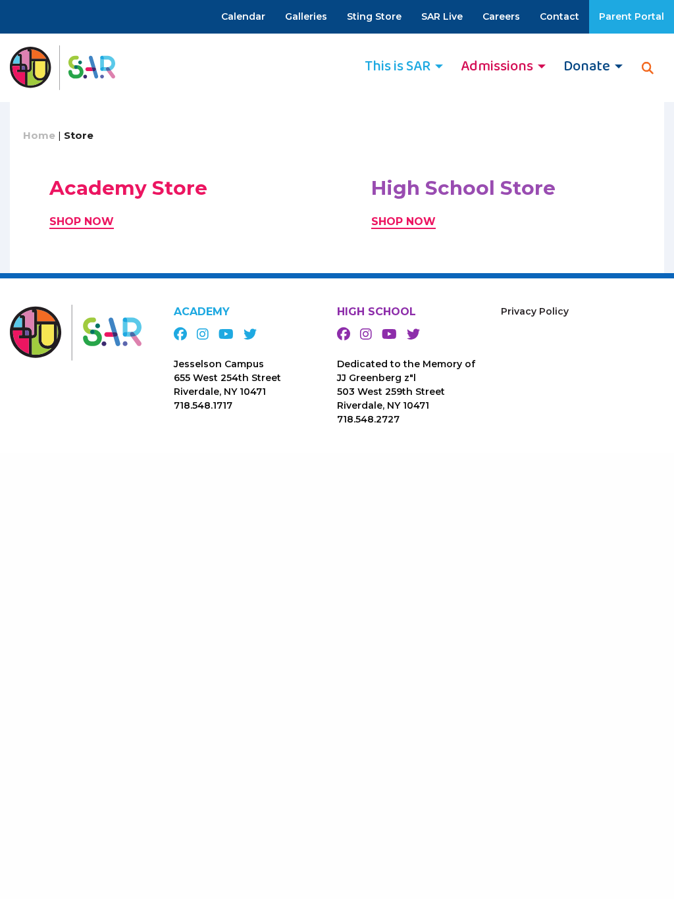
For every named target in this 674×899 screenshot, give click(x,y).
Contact (559, 16)
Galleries (306, 16)
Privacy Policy (535, 311)
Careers (501, 16)
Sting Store (374, 16)
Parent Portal (631, 16)
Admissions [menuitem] (497, 66)
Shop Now (81, 221)
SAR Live (442, 16)
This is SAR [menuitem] (397, 66)
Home (39, 135)
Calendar (243, 16)
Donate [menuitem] (586, 66)
